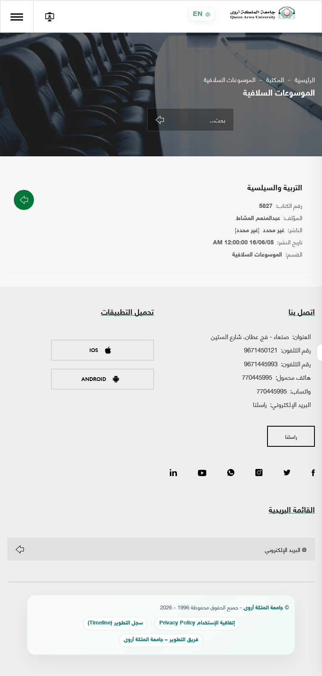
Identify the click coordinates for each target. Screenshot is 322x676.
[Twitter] (287, 473)
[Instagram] (258, 473)
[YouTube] (202, 473)
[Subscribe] (19, 549)
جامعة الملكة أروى (263, 608)
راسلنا (260, 404)
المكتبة (275, 79)
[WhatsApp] (230, 473)
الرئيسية (305, 79)
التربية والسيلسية (274, 188)
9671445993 (261, 363)
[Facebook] (313, 473)
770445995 (257, 377)
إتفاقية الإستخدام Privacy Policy (197, 623)
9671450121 (261, 349)
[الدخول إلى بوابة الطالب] (49, 16)
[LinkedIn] (173, 473)
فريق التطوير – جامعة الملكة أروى (161, 640)
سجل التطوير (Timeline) (115, 623)
